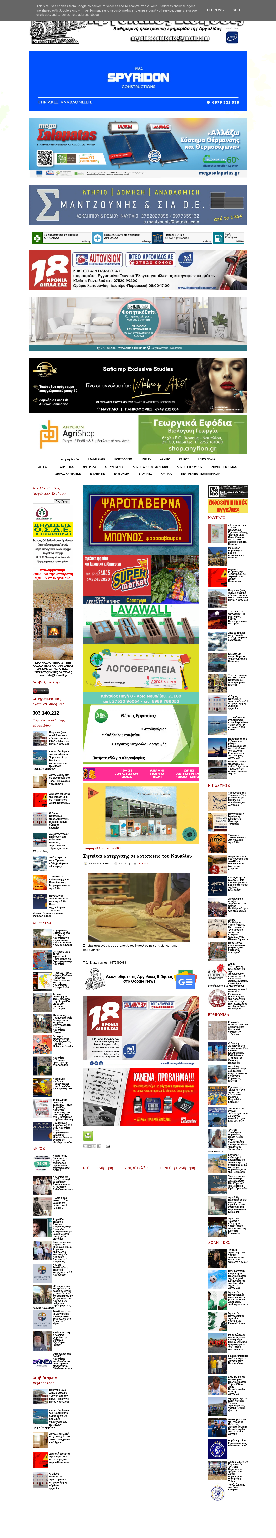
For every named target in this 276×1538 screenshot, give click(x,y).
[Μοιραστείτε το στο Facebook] (99, 1146)
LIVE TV (146, 459)
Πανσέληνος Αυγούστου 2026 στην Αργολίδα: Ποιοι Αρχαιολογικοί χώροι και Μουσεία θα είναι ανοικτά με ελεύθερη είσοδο (50, 906)
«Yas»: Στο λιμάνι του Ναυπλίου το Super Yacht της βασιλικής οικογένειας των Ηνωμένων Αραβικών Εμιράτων (51, 760)
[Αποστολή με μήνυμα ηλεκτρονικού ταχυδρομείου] (85, 1146)
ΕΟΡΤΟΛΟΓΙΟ (123, 459)
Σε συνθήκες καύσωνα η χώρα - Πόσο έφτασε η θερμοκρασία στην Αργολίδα (59, 882)
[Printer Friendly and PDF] (88, 1140)
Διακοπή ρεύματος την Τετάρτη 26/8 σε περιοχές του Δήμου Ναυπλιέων (59, 798)
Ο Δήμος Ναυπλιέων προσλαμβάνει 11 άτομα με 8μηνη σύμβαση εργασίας (59, 820)
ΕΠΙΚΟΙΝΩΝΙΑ (206, 459)
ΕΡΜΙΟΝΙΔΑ (121, 473)
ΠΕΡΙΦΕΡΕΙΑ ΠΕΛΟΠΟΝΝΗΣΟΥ (201, 473)
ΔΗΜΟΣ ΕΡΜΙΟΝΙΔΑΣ (224, 467)
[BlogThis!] (89, 1146)
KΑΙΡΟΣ (184, 459)
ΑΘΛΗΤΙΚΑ (67, 467)
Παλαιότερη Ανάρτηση (177, 1168)
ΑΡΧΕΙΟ (165, 459)
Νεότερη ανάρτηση (98, 1168)
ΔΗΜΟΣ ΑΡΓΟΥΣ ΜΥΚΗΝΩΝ (150, 467)
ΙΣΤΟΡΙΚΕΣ (145, 473)
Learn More (216, 10)
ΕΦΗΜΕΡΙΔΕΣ (96, 459)
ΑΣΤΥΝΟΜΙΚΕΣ (114, 467)
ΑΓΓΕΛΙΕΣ (44, 467)
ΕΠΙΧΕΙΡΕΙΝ (97, 473)
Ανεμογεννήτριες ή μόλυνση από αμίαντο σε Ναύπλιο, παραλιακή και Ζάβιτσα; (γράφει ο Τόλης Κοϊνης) (51, 843)
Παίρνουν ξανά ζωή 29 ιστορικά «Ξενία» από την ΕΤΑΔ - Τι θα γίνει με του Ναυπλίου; (59, 738)
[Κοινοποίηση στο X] (94, 1146)
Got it (235, 10)
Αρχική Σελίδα (70, 459)
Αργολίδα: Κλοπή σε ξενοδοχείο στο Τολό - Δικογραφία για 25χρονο (59, 779)
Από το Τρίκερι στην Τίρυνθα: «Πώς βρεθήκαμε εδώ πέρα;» (58, 862)
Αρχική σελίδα (136, 1168)
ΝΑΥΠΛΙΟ (166, 473)
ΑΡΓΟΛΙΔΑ (89, 467)
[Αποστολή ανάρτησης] (107, 1146)
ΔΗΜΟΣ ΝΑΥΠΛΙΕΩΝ (68, 473)
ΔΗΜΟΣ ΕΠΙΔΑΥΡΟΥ (189, 467)
